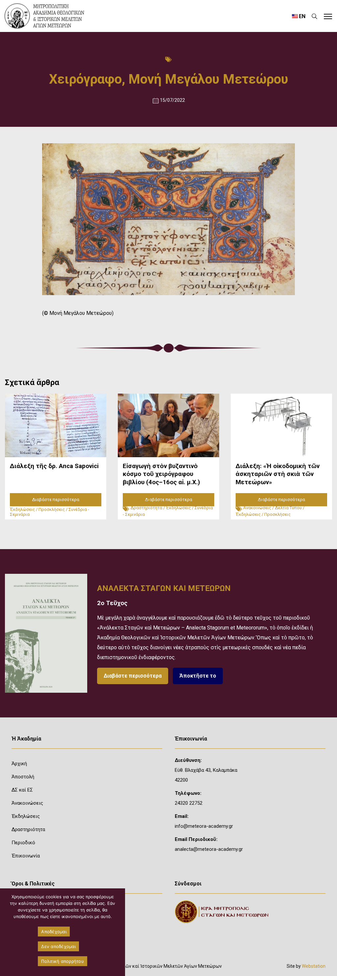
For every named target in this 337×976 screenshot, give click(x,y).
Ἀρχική (19, 764)
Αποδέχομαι (53, 931)
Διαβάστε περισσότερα (133, 676)
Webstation (313, 966)
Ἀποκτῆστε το (197, 676)
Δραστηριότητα (146, 507)
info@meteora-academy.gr (204, 826)
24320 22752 (188, 803)
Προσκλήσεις (52, 509)
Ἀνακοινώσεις (31, 502)
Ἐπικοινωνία (26, 856)
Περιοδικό (23, 843)
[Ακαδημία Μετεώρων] (44, 16)
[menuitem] (298, 16)
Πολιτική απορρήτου (62, 961)
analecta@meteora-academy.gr (209, 849)
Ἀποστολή (23, 777)
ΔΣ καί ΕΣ (22, 790)
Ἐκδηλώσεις (22, 509)
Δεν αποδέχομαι (58, 946)
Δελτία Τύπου (62, 502)
